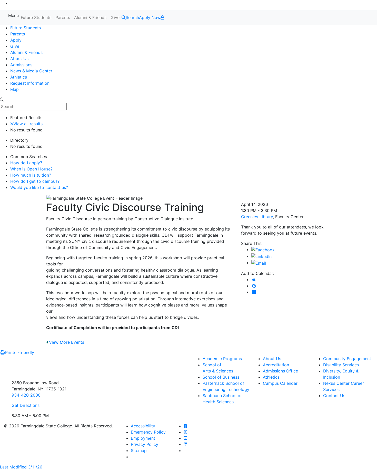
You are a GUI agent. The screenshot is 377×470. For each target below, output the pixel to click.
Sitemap (139, 450)
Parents (62, 17)
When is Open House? (31, 168)
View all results (28, 123)
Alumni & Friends (90, 17)
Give (115, 17)
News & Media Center (31, 70)
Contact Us (334, 395)
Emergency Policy (148, 432)
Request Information (29, 83)
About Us (19, 58)
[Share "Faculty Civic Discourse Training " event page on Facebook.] (263, 249)
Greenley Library (257, 216)
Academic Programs (222, 358)
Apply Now (150, 17)
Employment (143, 438)
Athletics (18, 77)
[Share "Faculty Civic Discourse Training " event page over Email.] (258, 262)
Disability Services (341, 364)
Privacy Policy (144, 444)
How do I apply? (26, 162)
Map (14, 89)
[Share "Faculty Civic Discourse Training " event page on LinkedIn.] (261, 255)
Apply (16, 40)
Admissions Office (280, 370)
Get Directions (25, 405)
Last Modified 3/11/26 (21, 466)
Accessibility (143, 425)
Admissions (21, 64)
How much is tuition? (30, 175)
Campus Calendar (280, 383)
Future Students (36, 17)
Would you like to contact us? (39, 187)
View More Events (66, 342)
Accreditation (276, 364)
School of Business (221, 377)
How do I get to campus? (34, 181)
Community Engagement (347, 358)
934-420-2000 (26, 395)
